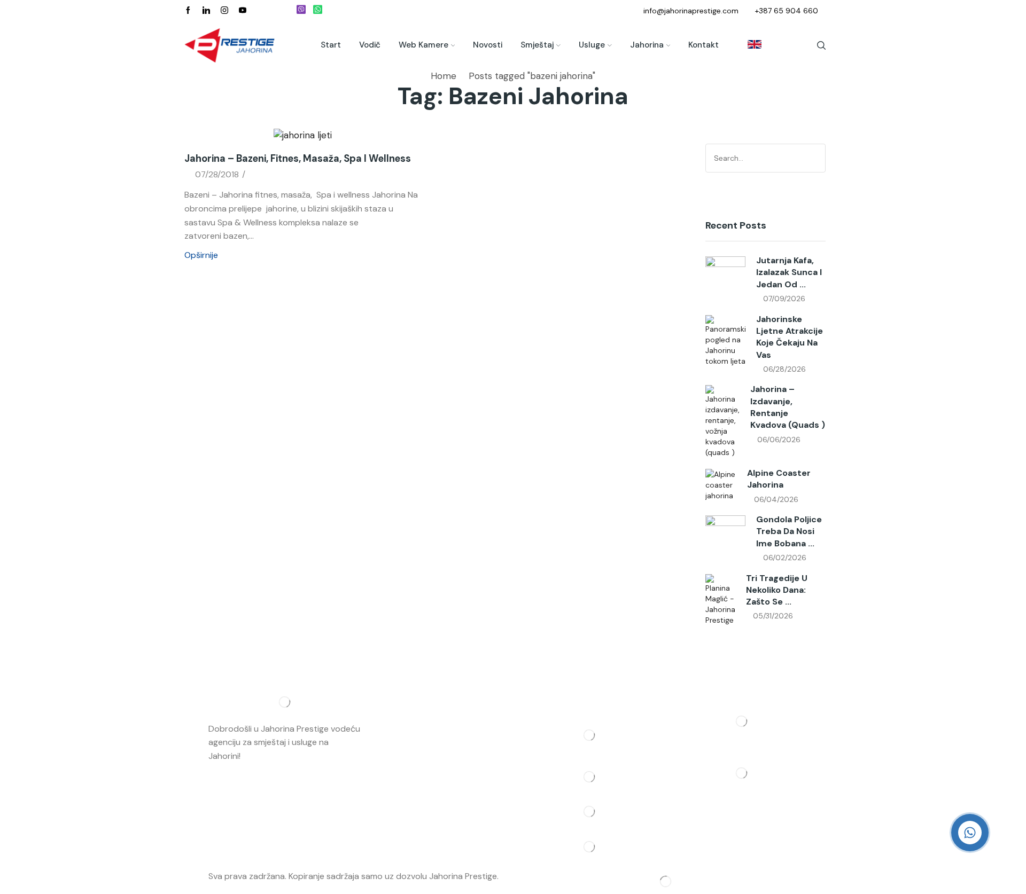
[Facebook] (188, 10)
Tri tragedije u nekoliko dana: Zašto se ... (776, 590)
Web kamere (423, 45)
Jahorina (647, 45)
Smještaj (537, 45)
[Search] (816, 158)
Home (443, 76)
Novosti (487, 45)
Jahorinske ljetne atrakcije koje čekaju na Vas (789, 336)
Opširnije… (262, 756)
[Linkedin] (206, 10)
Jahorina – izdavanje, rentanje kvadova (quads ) (787, 406)
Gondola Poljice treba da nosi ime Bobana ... (789, 531)
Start (331, 45)
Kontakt (703, 45)
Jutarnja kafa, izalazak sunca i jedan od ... (789, 272)
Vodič (369, 45)
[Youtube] (242, 10)
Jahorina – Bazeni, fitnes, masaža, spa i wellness (297, 158)
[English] (749, 45)
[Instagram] (224, 10)
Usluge (592, 45)
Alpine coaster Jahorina (779, 478)
